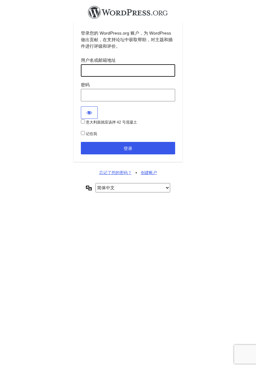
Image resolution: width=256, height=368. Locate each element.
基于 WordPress (128, 14)
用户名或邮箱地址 (98, 60)
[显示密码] (89, 112)
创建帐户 (149, 172)
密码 (85, 84)
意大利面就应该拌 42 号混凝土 (111, 122)
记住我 (91, 134)
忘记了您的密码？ (115, 172)
